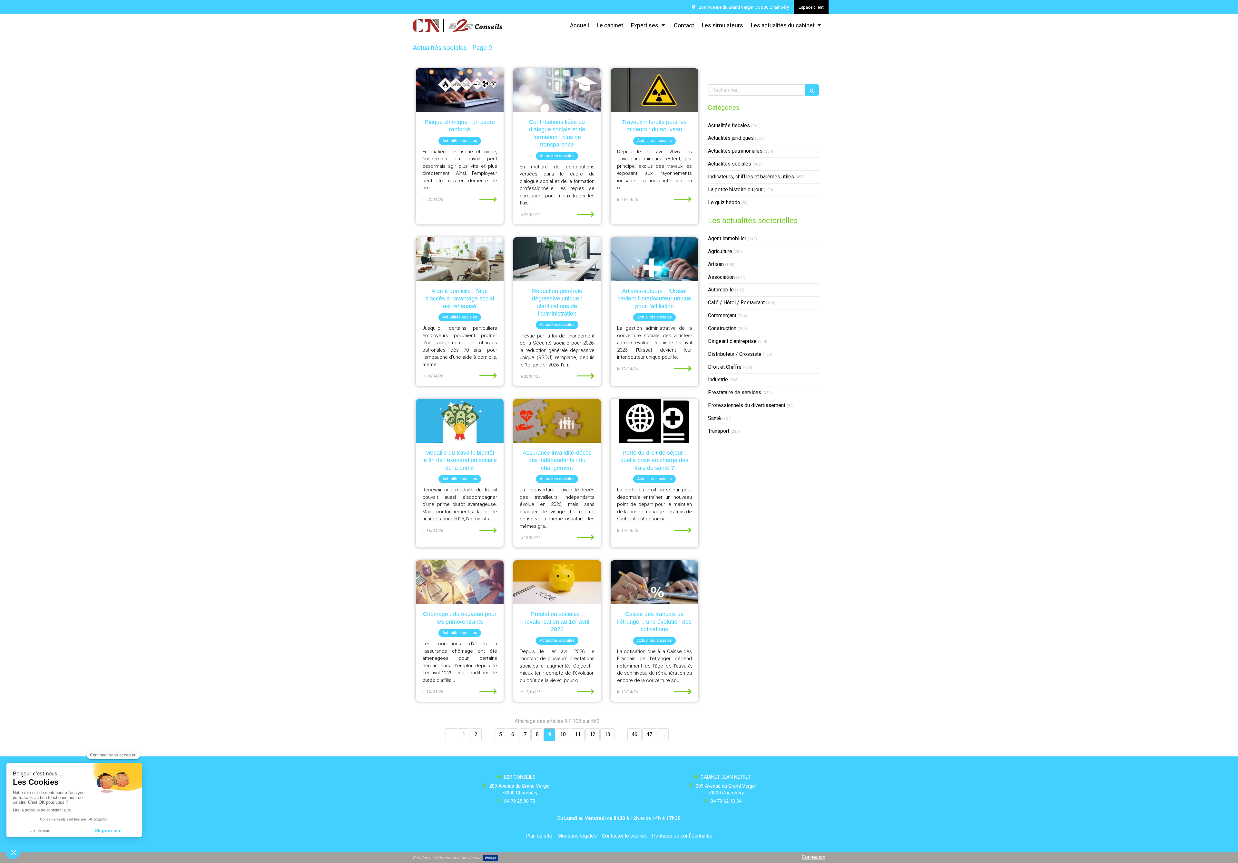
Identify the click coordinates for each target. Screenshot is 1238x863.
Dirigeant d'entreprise (732, 341)
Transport (718, 431)
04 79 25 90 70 (519, 801)
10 (563, 734)
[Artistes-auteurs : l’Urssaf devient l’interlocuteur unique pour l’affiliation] (654, 259)
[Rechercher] (812, 90)
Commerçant (722, 315)
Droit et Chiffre (725, 367)
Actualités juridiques (731, 138)
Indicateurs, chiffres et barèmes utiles (751, 177)
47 (649, 734)
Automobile (721, 290)
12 (592, 734)
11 (578, 734)
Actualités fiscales (729, 125)
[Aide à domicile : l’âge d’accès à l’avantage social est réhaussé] (460, 259)
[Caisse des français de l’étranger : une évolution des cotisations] (654, 582)
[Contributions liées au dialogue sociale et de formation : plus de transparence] (557, 90)
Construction (722, 328)
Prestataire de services (734, 392)
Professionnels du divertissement (746, 405)
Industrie (718, 379)
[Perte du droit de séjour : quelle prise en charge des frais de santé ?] (654, 421)
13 (607, 734)
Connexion (813, 857)
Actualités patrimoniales (735, 151)
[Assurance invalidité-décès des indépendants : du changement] (557, 421)
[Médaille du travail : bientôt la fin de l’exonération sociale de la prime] (460, 421)
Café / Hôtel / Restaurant (736, 302)
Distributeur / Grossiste (734, 354)
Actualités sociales (729, 164)
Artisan (716, 264)
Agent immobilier (727, 238)
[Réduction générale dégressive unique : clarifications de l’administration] (557, 259)
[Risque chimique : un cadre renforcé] (460, 90)
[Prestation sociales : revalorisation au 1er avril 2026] (557, 582)
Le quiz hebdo (724, 202)
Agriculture (720, 251)
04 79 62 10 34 (726, 801)
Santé (714, 418)
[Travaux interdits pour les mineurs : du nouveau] (654, 90)
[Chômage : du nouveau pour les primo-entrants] (460, 582)
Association (721, 277)
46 (634, 734)
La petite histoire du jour (735, 189)
